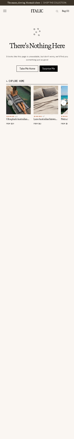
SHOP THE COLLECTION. (55, 2)
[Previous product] (10, 103)
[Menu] (5, 11)
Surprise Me (48, 68)
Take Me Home (27, 68)
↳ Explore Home (15, 81)
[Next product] (63, 103)
